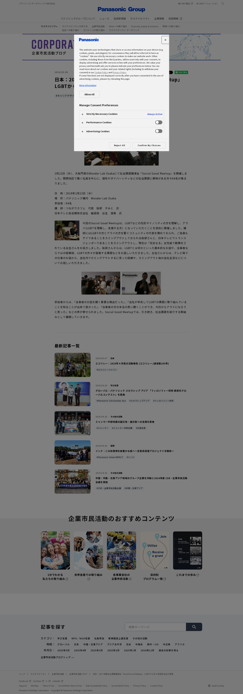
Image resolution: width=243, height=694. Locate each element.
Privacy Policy (119, 72)
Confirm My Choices (149, 145)
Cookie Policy (101, 72)
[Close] (165, 40)
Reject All (119, 145)
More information (87, 85)
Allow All (89, 94)
